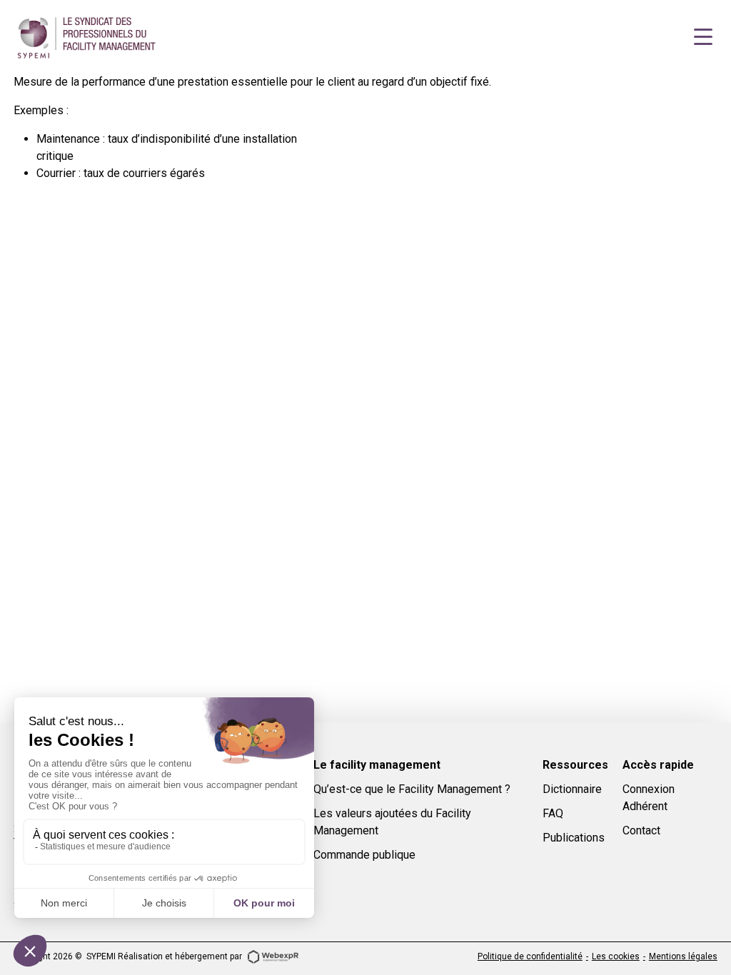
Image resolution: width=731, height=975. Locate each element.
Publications (574, 837)
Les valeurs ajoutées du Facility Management (392, 822)
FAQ (553, 813)
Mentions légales (683, 956)
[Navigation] (703, 37)
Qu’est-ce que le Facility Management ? (411, 789)
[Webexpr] (273, 956)
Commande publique (364, 855)
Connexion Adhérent (648, 797)
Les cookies (616, 956)
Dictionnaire (572, 789)
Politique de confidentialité (530, 956)
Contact (641, 830)
